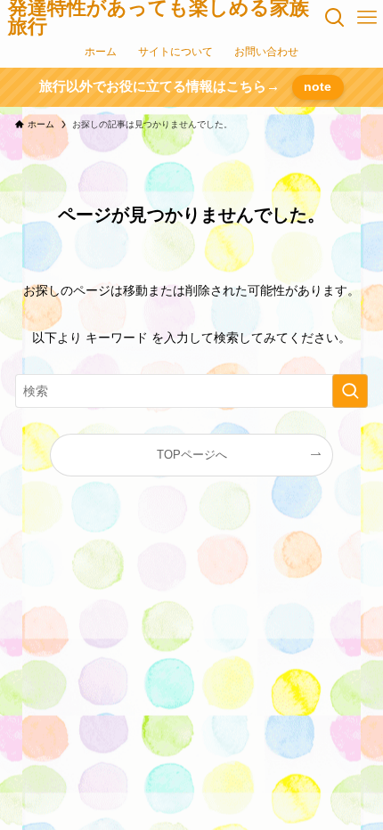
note (317, 86)
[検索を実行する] (350, 391)
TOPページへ (192, 455)
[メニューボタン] (367, 18)
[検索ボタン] (336, 18)
